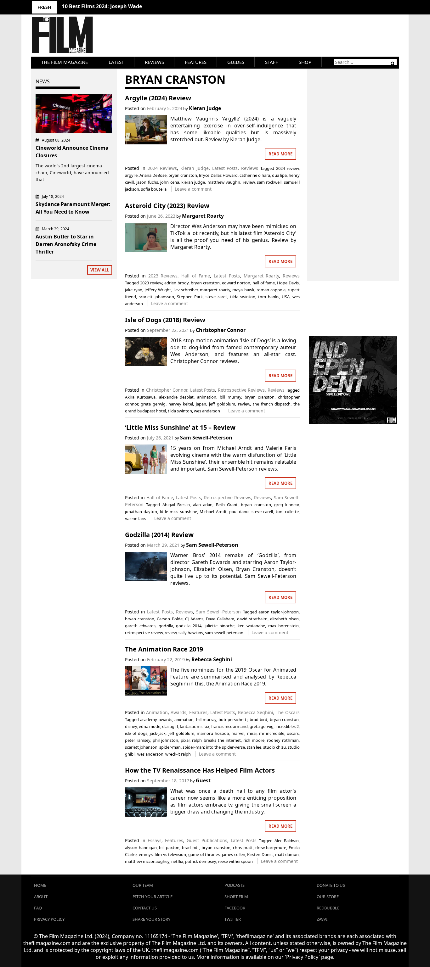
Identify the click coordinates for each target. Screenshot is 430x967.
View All (99, 270)
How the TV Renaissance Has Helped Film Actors (200, 770)
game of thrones (204, 854)
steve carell (216, 296)
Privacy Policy (49, 919)
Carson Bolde (169, 619)
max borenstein (283, 626)
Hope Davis (288, 283)
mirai (252, 733)
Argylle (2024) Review (158, 98)
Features (196, 62)
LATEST (116, 62)
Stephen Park (190, 296)
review (249, 182)
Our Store (328, 896)
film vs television (170, 854)
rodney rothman (283, 740)
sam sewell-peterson (224, 632)
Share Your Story (151, 919)
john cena (169, 182)
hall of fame (263, 283)
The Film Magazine (64, 62)
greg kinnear (286, 504)
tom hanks (268, 296)
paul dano (239, 511)
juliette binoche (220, 626)
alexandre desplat (176, 397)
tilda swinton (242, 296)
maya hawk (243, 290)
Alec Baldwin (286, 840)
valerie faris (135, 518)
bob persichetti (232, 719)
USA (286, 296)
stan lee (254, 747)
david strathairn (252, 619)
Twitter (232, 919)
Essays (154, 840)
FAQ (38, 908)
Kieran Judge (205, 108)
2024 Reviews (162, 168)
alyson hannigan (141, 847)
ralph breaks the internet (216, 740)
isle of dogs (136, 733)
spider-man (170, 747)
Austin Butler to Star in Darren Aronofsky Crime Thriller (66, 244)
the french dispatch (272, 404)
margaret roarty (215, 290)
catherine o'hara (255, 175)
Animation (157, 712)
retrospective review (144, 632)
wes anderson (207, 411)
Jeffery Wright (157, 290)
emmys (146, 854)
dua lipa (279, 175)
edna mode (149, 726)
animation (206, 397)
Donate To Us (331, 885)
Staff (271, 62)
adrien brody (176, 283)
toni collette (287, 511)
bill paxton (169, 847)
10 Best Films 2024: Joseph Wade (102, 6)
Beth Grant (227, 504)
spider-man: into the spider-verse (214, 747)
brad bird (258, 719)
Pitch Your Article (153, 896)
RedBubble (328, 908)
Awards (178, 712)
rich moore (253, 740)
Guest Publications (207, 840)
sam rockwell (269, 182)
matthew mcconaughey (147, 861)
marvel (237, 733)
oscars (293, 733)
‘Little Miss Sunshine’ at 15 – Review (180, 427)
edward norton (236, 283)
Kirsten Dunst (260, 854)
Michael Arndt (213, 511)
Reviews (154, 62)
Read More (280, 154)
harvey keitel (180, 404)
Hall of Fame (195, 276)
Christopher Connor (221, 330)
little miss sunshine (178, 511)
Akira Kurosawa (140, 397)
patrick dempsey (200, 861)
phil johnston (165, 740)
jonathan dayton (141, 511)
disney (131, 726)
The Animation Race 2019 (164, 649)
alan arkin (202, 504)
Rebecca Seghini (211, 659)
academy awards (156, 719)
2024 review (287, 168)
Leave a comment (193, 189)
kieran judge (193, 182)
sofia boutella (154, 189)
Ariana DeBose (153, 175)
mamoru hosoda (213, 733)
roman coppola (271, 290)
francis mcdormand (229, 726)
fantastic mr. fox (194, 726)
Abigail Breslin (176, 504)
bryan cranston (182, 175)
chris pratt (243, 847)
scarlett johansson (156, 296)
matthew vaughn (223, 182)
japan (201, 404)
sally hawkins (190, 632)
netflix (177, 861)
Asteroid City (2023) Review (167, 205)
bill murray (230, 397)
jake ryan (133, 290)
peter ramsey (137, 740)
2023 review (151, 283)
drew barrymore (270, 847)
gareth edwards (140, 626)
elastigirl (170, 726)
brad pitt (190, 847)
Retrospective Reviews (241, 390)
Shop (305, 62)
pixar (185, 740)
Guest (203, 780)
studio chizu (274, 747)
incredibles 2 (287, 726)
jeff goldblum (222, 404)
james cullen (233, 854)
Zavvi (322, 919)
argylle (131, 175)
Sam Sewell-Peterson (206, 437)
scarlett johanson (141, 747)
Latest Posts (225, 168)
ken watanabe (251, 626)
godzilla (166, 626)
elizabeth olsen (284, 619)
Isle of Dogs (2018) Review (165, 320)
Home (40, 885)
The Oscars (288, 712)
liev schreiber (185, 290)
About (41, 896)
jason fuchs (147, 182)
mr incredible (271, 733)
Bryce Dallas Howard (218, 175)
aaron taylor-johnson (278, 612)
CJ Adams (194, 619)
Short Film (236, 896)
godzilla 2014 (188, 626)
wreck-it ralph (178, 754)
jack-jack (158, 733)
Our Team (143, 885)
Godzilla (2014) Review (159, 534)
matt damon (287, 854)
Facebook (234, 908)
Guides (235, 62)
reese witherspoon (235, 861)
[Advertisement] (353, 168)
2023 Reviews (163, 276)
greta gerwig (153, 404)
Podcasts (234, 885)
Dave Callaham (220, 619)
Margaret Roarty (203, 215)
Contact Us (145, 908)
